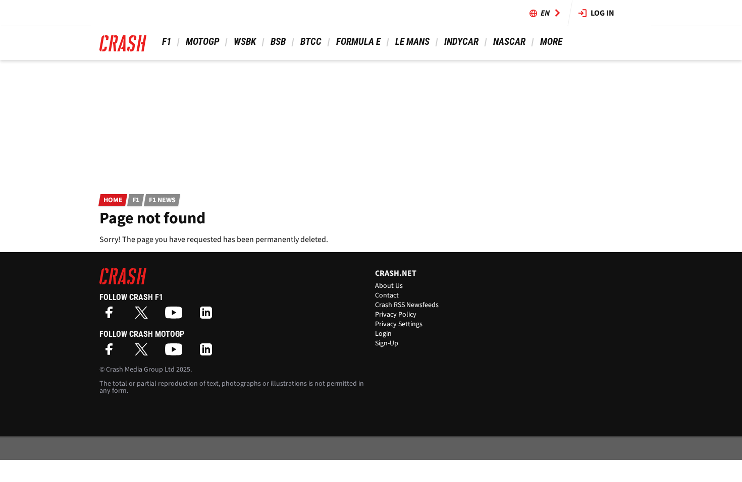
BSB (278, 41)
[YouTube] (176, 316)
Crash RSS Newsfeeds (407, 305)
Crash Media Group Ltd (140, 370)
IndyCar (461, 41)
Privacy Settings (398, 324)
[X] (144, 316)
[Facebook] (111, 316)
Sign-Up (386, 343)
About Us (389, 285)
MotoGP (202, 41)
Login (383, 333)
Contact (387, 295)
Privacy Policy (395, 314)
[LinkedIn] (208, 316)
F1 (166, 41)
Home (113, 200)
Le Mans (412, 41)
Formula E (358, 41)
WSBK (245, 41)
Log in (602, 13)
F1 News (162, 200)
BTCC (311, 41)
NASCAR (509, 41)
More (551, 41)
